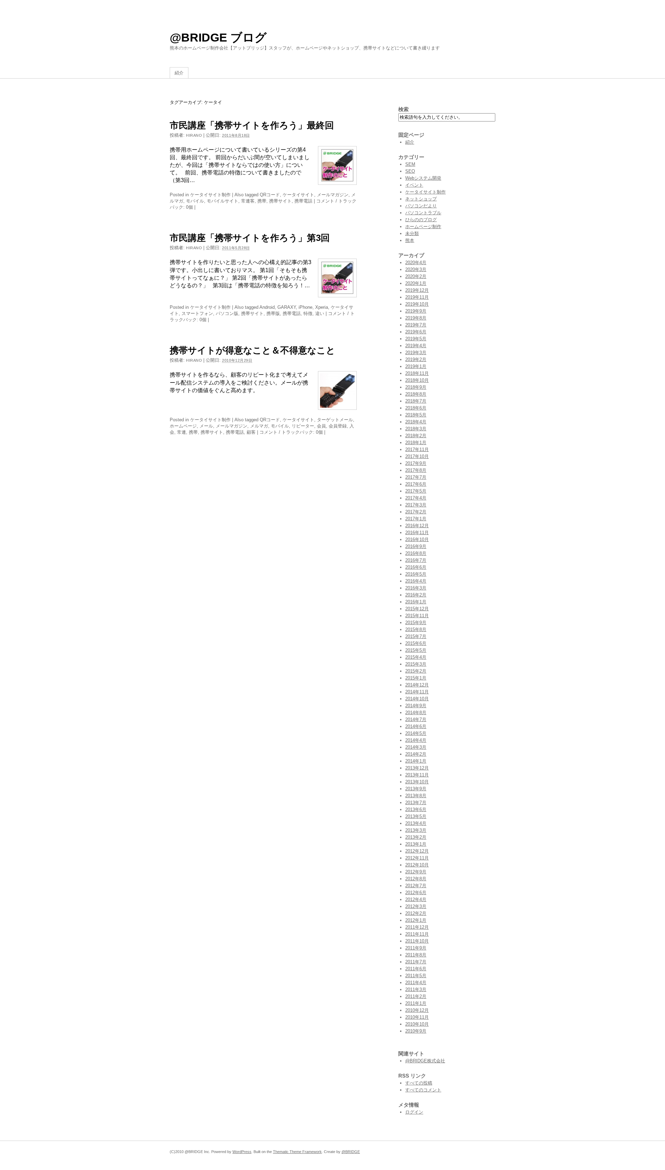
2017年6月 (415, 484)
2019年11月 (417, 297)
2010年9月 (415, 1031)
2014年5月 (415, 733)
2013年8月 (415, 795)
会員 (321, 426)
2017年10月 (417, 456)
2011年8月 (415, 954)
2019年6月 (415, 331)
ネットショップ (421, 198)
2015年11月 (417, 615)
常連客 (248, 201)
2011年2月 (415, 996)
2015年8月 (415, 629)
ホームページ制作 (423, 226)
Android (267, 307)
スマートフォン (197, 313)
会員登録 (338, 426)
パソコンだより (421, 205)
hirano (194, 135)
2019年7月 (415, 324)
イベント (414, 185)
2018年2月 (415, 435)
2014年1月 (415, 761)
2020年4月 (415, 262)
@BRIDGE (351, 1152)
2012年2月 (415, 913)
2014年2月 (415, 754)
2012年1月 (415, 920)
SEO (410, 171)
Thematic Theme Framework (297, 1152)
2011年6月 (415, 968)
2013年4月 (415, 823)
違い (319, 313)
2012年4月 (415, 899)
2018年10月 (417, 380)
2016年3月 (415, 588)
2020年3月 (415, 269)
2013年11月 (417, 774)
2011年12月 (417, 927)
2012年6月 (415, 892)
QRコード (270, 194)
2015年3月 (415, 664)
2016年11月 (417, 532)
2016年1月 (415, 601)
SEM (410, 164)
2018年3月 (415, 428)
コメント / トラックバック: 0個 (291, 432)
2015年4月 (415, 657)
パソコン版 (227, 313)
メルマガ (259, 426)
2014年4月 (415, 740)
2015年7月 (415, 636)
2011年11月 (417, 934)
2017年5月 (415, 491)
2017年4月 (415, 498)
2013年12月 (417, 768)
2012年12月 (417, 851)
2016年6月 (415, 567)
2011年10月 (417, 941)
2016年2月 (415, 594)
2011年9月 (415, 948)
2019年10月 (417, 304)
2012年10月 (417, 864)
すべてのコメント (423, 1089)
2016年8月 (415, 553)
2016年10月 (417, 539)
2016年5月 (415, 574)
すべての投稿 (418, 1083)
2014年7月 (415, 719)
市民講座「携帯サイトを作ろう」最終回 (252, 125)
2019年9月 (415, 311)
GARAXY (286, 307)
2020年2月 (415, 276)
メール (206, 426)
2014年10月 (417, 698)
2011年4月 (415, 982)
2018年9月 (415, 387)
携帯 (261, 201)
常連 (181, 432)
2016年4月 (415, 581)
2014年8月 (415, 712)
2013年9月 (415, 788)
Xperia (321, 307)
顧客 (251, 432)
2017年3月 (415, 504)
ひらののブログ (421, 219)
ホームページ (183, 426)
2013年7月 (415, 802)
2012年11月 (417, 858)
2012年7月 (415, 885)
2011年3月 (415, 989)
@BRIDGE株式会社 (425, 1060)
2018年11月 (417, 373)
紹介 (179, 72)
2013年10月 (417, 781)
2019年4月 (415, 345)
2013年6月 (415, 809)
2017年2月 (415, 511)
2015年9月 (415, 622)
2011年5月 (415, 975)
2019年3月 (415, 352)
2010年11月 (417, 1017)
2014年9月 (415, 705)
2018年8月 (415, 394)
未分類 (412, 233)
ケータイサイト (298, 194)
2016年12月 (417, 525)
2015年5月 (415, 650)
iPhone (305, 307)
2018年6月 (415, 408)
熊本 (409, 240)
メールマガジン (332, 194)
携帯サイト (280, 201)
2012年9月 (415, 871)
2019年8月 (415, 318)
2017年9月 (415, 463)
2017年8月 (415, 470)
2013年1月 (415, 844)
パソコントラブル (423, 212)
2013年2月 (415, 837)
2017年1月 (415, 518)
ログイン (414, 1112)
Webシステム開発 (423, 178)
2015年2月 (415, 671)
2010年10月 (417, 1024)
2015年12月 (417, 608)
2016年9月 (415, 546)
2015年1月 (415, 678)
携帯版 (273, 313)
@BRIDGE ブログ (218, 37)
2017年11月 (417, 449)
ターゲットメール (335, 419)
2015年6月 (415, 643)
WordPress (241, 1152)
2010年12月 (417, 1010)
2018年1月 (415, 442)
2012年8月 (415, 878)
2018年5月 (415, 414)
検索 (403, 109)
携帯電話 (303, 201)
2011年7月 (415, 961)
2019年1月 (415, 366)
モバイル (195, 201)
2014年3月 (415, 747)
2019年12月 (417, 290)
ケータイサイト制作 (210, 194)
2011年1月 (415, 1003)
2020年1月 (415, 283)
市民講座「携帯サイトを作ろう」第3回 (250, 238)
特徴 (307, 313)
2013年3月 (415, 830)
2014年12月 (417, 684)
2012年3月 (415, 906)
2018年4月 (415, 421)
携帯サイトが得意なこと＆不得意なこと (252, 350)
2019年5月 (415, 338)
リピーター (303, 426)
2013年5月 (415, 816)
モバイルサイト (222, 201)
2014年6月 (415, 726)
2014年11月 (417, 691)
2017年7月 (415, 477)
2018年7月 (415, 401)
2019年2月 (415, 359)
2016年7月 (415, 560)
